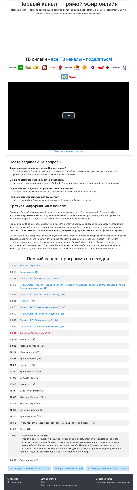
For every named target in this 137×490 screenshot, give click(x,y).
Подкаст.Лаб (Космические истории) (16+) (42, 326)
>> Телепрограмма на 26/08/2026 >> (107, 468)
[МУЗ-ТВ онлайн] (124, 67)
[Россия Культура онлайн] (68, 67)
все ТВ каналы (66, 59)
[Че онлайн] (100, 67)
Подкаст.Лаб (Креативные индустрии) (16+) (43, 313)
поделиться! (99, 59)
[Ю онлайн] (64, 77)
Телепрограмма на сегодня (68, 468)
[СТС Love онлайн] (52, 67)
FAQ (43, 482)
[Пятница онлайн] (72, 77)
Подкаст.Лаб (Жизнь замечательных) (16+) (42, 294)
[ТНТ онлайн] (28, 67)
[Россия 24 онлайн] (116, 67)
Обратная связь (104, 478)
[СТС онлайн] (36, 67)
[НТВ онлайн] (20, 67)
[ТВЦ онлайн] (60, 67)
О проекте (12, 478)
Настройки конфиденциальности (59, 485)
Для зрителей (48, 478)
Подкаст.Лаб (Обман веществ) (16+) (39, 320)
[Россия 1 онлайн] (12, 67)
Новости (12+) (27, 301)
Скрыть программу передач (68, 151)
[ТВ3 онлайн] (92, 67)
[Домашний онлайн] (76, 67)
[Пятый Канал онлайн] (44, 67)
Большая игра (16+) (30, 265)
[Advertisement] (68, 37)
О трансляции (14, 482)
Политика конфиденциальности (113, 482)
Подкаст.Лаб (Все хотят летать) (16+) (40, 278)
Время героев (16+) (30, 272)
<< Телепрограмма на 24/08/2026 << (30, 468)
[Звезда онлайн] (108, 67)
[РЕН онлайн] (84, 67)
